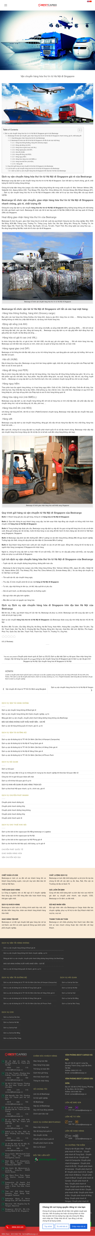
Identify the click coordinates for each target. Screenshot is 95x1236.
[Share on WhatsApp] (36, 648)
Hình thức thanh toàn (41, 1076)
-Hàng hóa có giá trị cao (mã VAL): (26, 147)
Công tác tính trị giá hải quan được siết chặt (18, 776)
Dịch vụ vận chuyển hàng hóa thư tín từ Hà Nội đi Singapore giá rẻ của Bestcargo (31, 133)
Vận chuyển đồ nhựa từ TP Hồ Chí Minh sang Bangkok (25, 689)
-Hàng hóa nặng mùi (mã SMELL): (26, 159)
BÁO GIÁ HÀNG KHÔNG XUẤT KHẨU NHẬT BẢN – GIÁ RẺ (23, 722)
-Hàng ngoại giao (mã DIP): (23, 150)
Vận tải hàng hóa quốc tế (20, 659)
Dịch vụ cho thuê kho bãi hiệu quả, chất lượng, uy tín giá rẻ (23, 843)
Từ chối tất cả (62, 1226)
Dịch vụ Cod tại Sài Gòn (70, 982)
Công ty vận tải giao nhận (74, 1148)
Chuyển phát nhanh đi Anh (75, 1189)
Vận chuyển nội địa (40, 1135)
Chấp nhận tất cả (78, 1226)
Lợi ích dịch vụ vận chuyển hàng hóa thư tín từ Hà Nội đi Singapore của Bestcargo (33, 168)
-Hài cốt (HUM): (20, 152)
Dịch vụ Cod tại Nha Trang (70, 1003)
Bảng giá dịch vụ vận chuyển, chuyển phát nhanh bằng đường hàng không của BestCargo (35, 718)
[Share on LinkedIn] (59, 648)
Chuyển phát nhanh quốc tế (28, 656)
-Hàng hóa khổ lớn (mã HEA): (24, 161)
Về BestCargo (38, 1102)
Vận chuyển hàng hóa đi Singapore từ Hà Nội (54, 661)
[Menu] (6, 5)
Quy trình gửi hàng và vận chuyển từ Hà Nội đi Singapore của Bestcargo (30, 166)
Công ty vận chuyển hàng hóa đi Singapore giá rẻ (54, 659)
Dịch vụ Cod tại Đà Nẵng (70, 998)
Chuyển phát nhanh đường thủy (13, 814)
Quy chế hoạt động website (43, 1110)
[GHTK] (36, 1159)
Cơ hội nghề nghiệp (40, 1098)
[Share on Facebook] (41, 648)
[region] (64, 1217)
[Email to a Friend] (50, 648)
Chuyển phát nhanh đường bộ (13, 802)
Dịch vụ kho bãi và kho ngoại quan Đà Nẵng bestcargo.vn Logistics (26, 831)
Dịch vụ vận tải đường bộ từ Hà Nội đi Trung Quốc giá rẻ (22, 743)
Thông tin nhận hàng (41, 1080)
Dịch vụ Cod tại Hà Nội (69, 988)
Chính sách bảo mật (40, 1113)
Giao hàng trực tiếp (40, 1061)
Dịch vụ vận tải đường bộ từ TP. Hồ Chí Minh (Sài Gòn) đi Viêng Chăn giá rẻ (29, 747)
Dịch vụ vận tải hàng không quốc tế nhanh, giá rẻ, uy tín (22, 726)
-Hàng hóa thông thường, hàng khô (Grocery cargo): (31, 143)
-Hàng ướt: (19, 164)
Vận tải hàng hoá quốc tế (42, 1131)
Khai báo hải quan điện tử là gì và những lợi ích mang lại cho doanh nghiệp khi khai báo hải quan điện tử (40, 773)
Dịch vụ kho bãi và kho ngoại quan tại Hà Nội (18, 835)
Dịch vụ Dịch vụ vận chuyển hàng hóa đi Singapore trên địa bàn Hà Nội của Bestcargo (39, 171)
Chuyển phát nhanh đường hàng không (16, 810)
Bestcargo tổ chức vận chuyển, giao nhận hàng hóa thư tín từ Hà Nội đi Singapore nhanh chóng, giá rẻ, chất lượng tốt (44, 136)
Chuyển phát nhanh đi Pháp (80, 1186)
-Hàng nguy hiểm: (20, 157)
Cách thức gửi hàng (40, 1073)
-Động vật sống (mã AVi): (23, 145)
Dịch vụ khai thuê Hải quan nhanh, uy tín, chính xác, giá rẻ (23, 788)
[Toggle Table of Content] (78, 130)
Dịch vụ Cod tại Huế (68, 993)
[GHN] (47, 1159)
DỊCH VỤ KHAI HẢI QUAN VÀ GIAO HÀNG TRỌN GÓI (21, 784)
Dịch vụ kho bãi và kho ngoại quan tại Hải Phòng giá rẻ (22, 839)
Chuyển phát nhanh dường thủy (13, 806)
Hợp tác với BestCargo (41, 1106)
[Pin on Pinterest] (54, 648)
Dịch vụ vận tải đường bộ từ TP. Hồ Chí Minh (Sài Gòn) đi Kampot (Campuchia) (31, 739)
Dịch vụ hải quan (69, 656)
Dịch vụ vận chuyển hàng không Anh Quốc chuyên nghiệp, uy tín (25, 714)
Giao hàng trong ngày (41, 1065)
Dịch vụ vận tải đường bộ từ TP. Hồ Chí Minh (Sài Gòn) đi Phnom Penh (28, 755)
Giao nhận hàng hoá (40, 1127)
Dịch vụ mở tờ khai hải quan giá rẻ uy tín (16, 780)
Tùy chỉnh (48, 1226)
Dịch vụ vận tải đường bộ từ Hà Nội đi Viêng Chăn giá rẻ (22, 751)
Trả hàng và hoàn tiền (41, 1069)
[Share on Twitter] (45, 648)
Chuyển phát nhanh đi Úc (77, 1172)
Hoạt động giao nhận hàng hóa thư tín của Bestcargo (28, 138)
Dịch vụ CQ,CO (44, 656)
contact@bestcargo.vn (78, 1073)
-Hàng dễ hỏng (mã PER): (23, 154)
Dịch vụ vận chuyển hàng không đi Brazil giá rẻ (19, 710)
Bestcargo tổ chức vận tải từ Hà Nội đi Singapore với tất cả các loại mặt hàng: (36, 140)
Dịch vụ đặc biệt (57, 656)
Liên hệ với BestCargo (41, 1094)
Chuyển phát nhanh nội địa (43, 1143)
